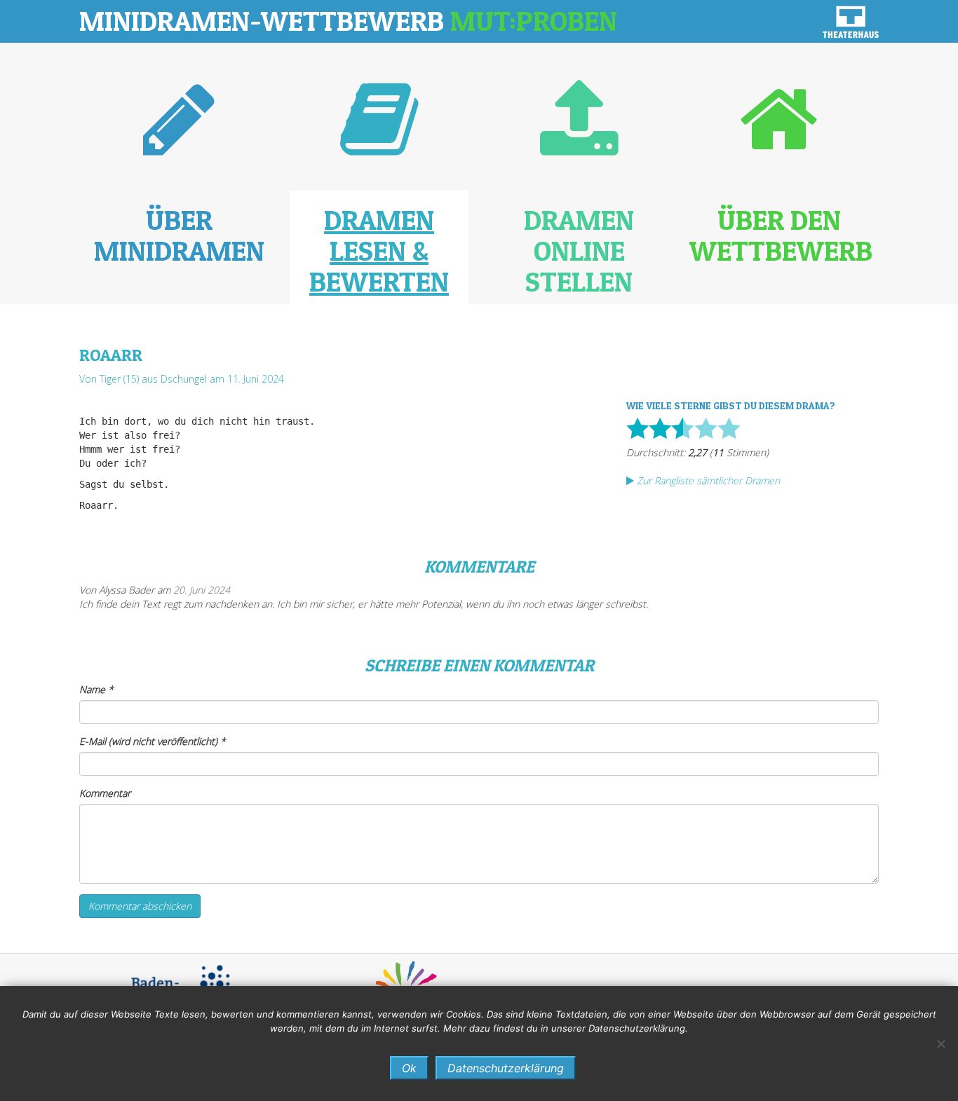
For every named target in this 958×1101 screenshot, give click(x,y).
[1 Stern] (637, 428)
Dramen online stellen (579, 251)
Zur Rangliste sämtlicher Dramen (707, 480)
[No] (940, 1044)
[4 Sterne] (705, 428)
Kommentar (104, 793)
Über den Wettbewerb (780, 235)
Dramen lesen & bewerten (379, 251)
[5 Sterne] (729, 428)
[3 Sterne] (682, 428)
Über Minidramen (179, 235)
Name (96, 689)
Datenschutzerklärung (505, 1068)
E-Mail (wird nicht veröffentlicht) (152, 741)
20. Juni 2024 (201, 589)
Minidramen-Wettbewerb (348, 21)
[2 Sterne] (660, 428)
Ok (409, 1068)
